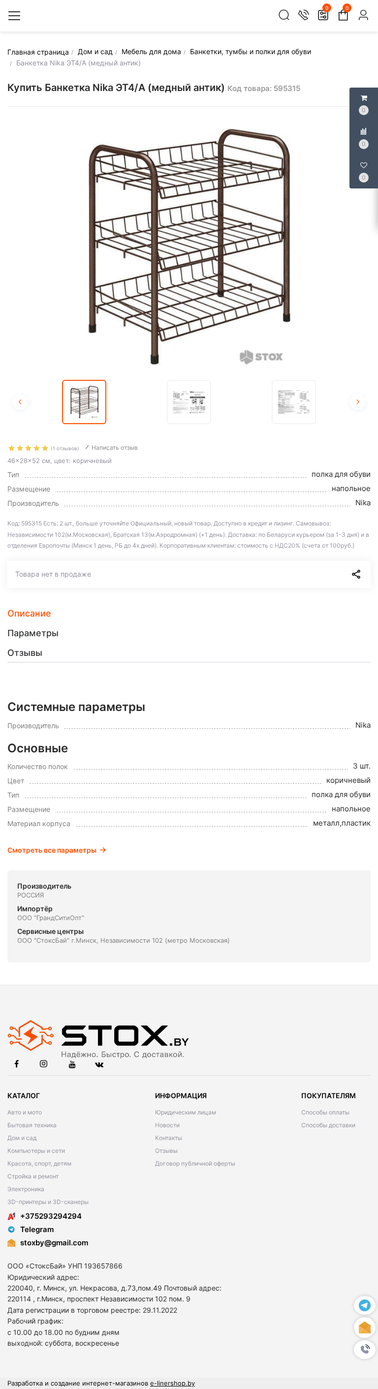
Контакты (168, 1138)
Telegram (37, 1229)
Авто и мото (24, 1112)
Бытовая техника (32, 1125)
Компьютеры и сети (36, 1150)
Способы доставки (328, 1125)
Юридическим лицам (185, 1112)
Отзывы (166, 1150)
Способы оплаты (325, 1112)
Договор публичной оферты (195, 1163)
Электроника (25, 1189)
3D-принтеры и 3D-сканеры (48, 1201)
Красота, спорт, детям (39, 1163)
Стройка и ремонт (33, 1176)
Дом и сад (21, 1138)
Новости (167, 1125)
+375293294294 (51, 1216)
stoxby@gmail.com (54, 1242)
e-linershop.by (172, 1383)
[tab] (189, 613)
